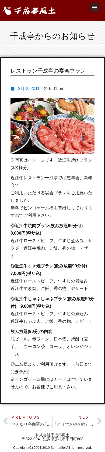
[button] (94, 7)
